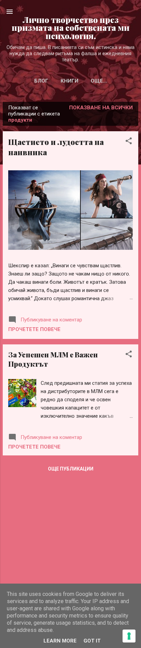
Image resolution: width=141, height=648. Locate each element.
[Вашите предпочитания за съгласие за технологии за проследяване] (129, 636)
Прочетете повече (34, 329)
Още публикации (70, 469)
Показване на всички (101, 108)
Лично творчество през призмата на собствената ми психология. (70, 27)
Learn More (60, 641)
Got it (92, 641)
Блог (41, 81)
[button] (129, 142)
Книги (69, 81)
